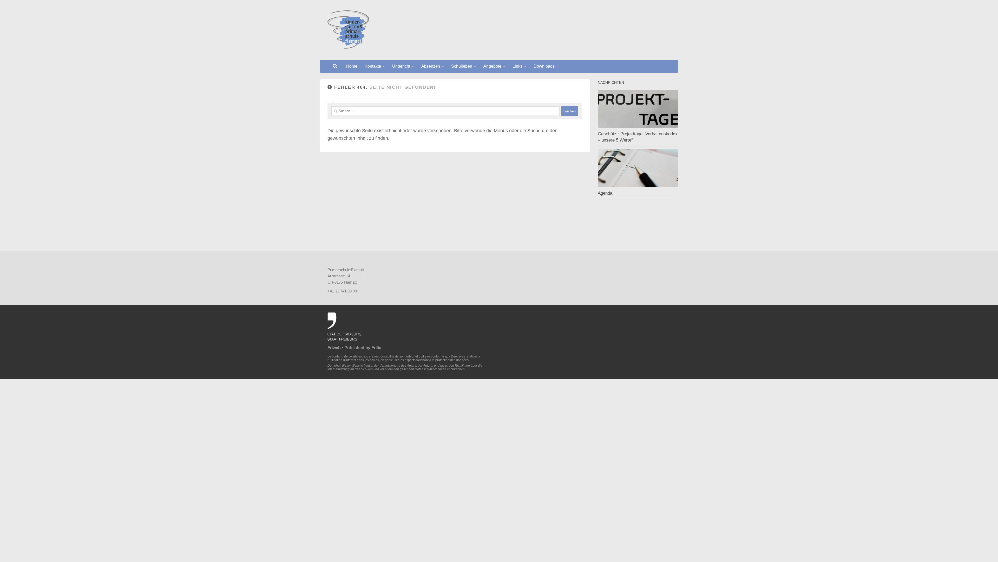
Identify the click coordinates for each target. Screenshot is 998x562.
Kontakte (373, 66)
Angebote (492, 66)
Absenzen (430, 66)
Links (517, 66)
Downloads (544, 66)
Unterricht (401, 66)
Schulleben (461, 66)
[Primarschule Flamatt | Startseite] (348, 29)
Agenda (605, 193)
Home (351, 66)
